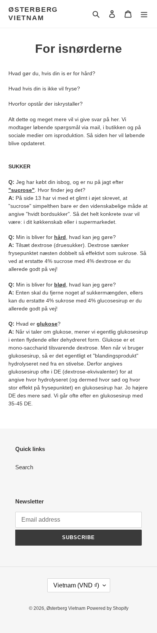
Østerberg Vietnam (33, 14)
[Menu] (144, 14)
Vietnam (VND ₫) (76, 585)
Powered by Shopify (107, 608)
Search (24, 467)
